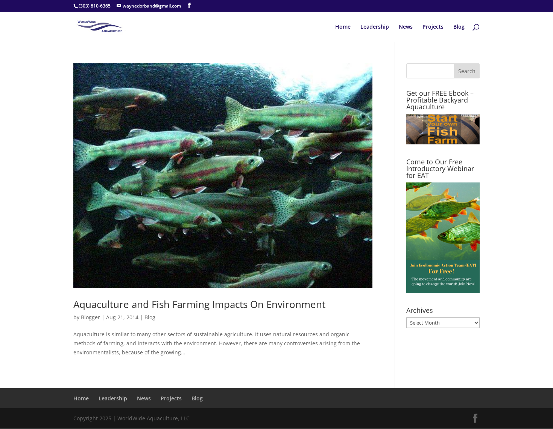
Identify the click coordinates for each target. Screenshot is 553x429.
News (406, 27)
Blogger (90, 317)
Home (343, 27)
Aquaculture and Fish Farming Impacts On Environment (199, 304)
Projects (433, 27)
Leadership (374, 27)
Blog (459, 27)
